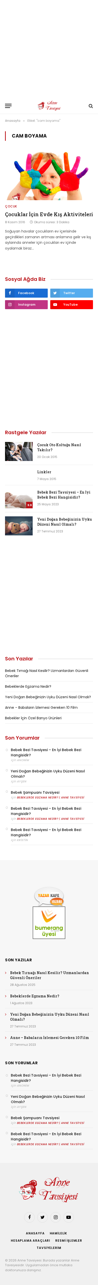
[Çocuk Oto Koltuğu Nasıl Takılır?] (19, 451)
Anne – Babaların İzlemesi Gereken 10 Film (41, 707)
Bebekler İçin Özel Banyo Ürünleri (33, 718)
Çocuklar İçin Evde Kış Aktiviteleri (49, 214)
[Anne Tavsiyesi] (49, 106)
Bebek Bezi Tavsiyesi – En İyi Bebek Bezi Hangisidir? (63, 495)
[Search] (90, 105)
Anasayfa (35, 1233)
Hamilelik (58, 1233)
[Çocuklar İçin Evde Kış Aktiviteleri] (49, 175)
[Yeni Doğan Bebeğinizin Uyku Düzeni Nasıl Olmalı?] (19, 525)
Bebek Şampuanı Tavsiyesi (35, 792)
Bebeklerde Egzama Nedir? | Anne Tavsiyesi (50, 797)
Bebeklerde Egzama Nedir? (28, 686)
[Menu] (8, 105)
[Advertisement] (49, 49)
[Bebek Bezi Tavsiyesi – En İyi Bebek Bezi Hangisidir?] (19, 498)
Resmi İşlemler (68, 1240)
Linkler (44, 472)
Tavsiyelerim (49, 1248)
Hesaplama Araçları (30, 1240)
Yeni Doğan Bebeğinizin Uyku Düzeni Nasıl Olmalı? (64, 522)
